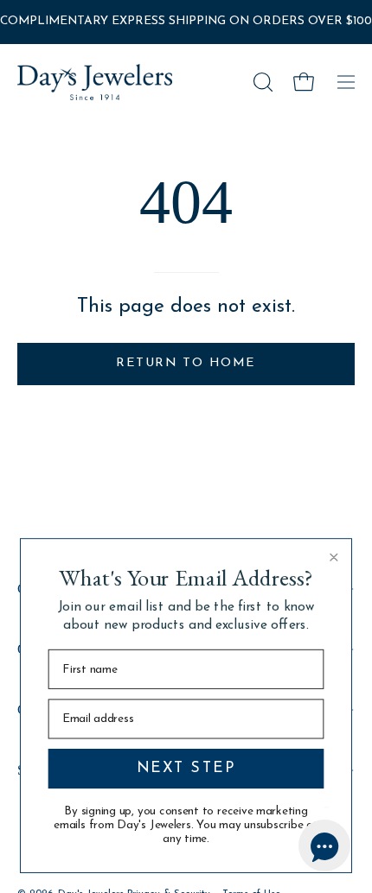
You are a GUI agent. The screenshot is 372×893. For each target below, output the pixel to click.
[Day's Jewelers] (95, 82)
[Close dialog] (333, 557)
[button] (261, 82)
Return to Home (185, 363)
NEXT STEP (186, 768)
